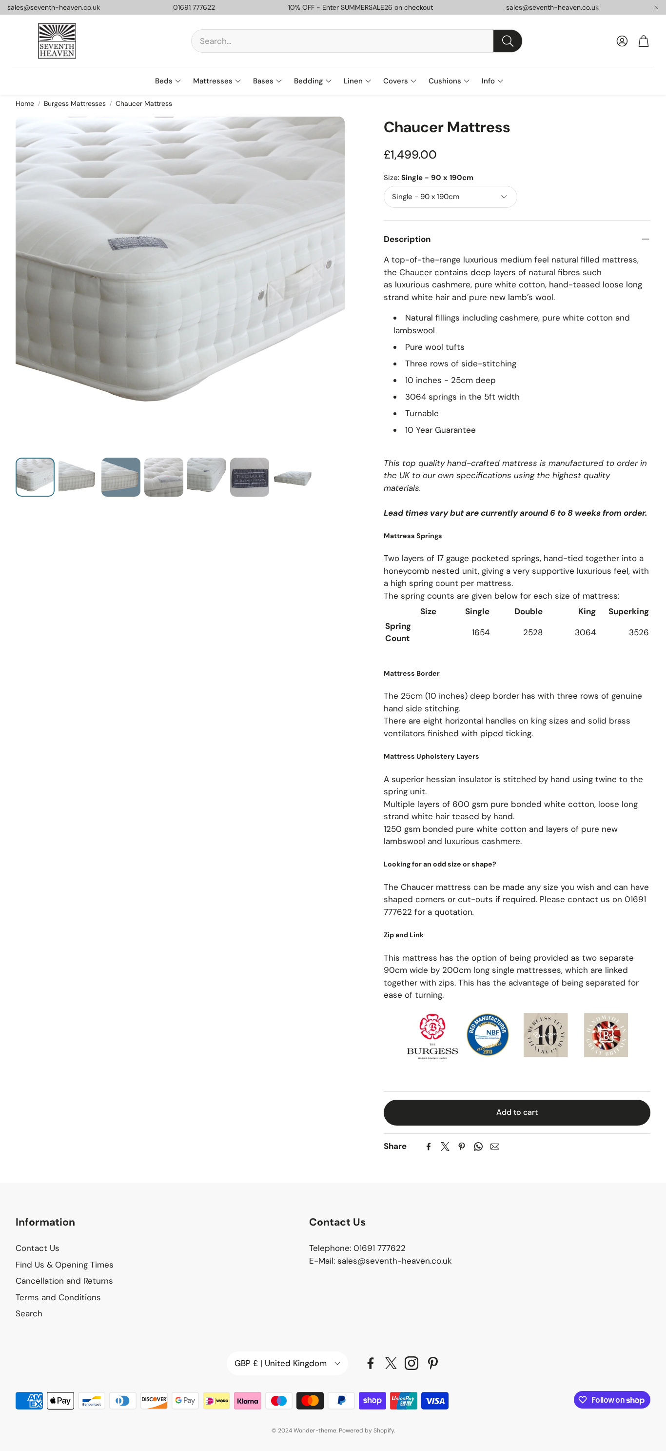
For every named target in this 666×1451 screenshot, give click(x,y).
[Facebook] (428, 1146)
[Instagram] (411, 1363)
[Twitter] (445, 1146)
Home (25, 103)
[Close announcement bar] (656, 7)
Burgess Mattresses (75, 103)
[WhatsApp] (478, 1146)
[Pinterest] (461, 1146)
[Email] (494, 1146)
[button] (357, 41)
